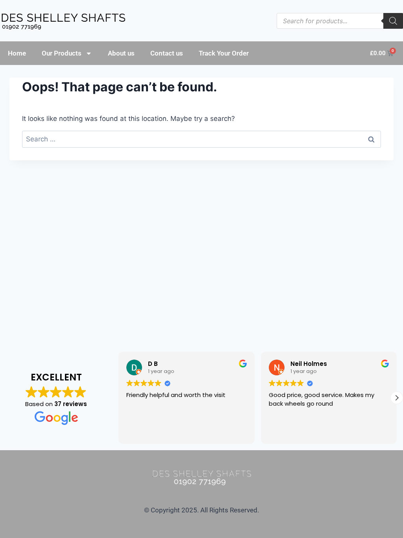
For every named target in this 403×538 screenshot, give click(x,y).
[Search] (393, 21)
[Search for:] (201, 139)
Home (17, 53)
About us (121, 53)
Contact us (166, 53)
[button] (397, 398)
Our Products (61, 53)
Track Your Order (224, 53)
